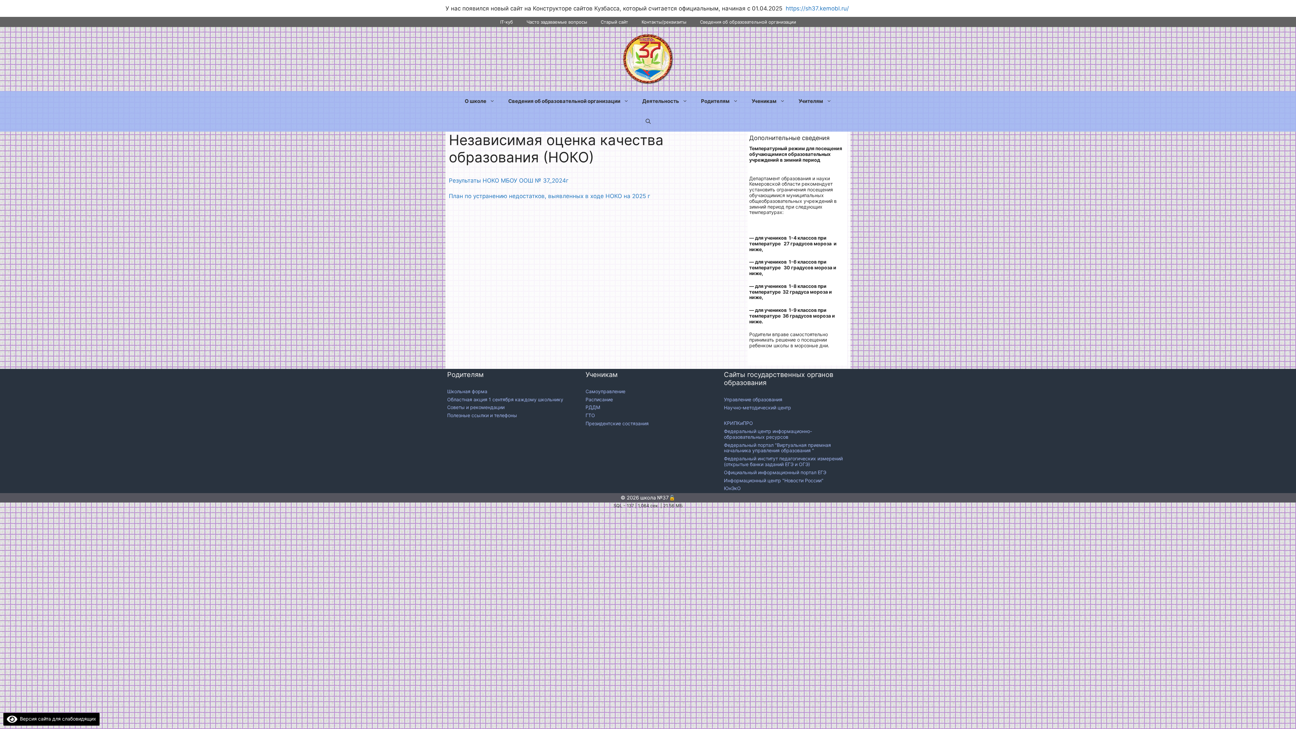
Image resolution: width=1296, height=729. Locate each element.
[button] (648, 121)
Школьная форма (467, 391)
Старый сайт (614, 22)
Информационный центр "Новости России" (774, 480)
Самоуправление (605, 391)
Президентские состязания (617, 423)
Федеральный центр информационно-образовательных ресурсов (768, 434)
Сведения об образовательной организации (748, 22)
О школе (475, 101)
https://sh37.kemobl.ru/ (817, 8)
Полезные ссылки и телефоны (482, 415)
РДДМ (593, 407)
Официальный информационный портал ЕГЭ (776, 472)
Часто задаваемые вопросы (556, 22)
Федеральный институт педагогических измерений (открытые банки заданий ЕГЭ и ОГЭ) (783, 461)
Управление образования (753, 399)
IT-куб (506, 22)
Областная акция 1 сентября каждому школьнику (505, 399)
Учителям (811, 101)
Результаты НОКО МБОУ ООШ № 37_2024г (509, 180)
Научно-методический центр (757, 407)
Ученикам (764, 101)
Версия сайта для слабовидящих (57, 719)
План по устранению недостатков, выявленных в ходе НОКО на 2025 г (549, 196)
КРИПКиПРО (738, 423)
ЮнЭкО (732, 488)
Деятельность (660, 101)
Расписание (599, 399)
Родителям (715, 101)
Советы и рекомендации (476, 407)
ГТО (590, 415)
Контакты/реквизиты (664, 22)
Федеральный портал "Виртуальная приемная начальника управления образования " (777, 448)
